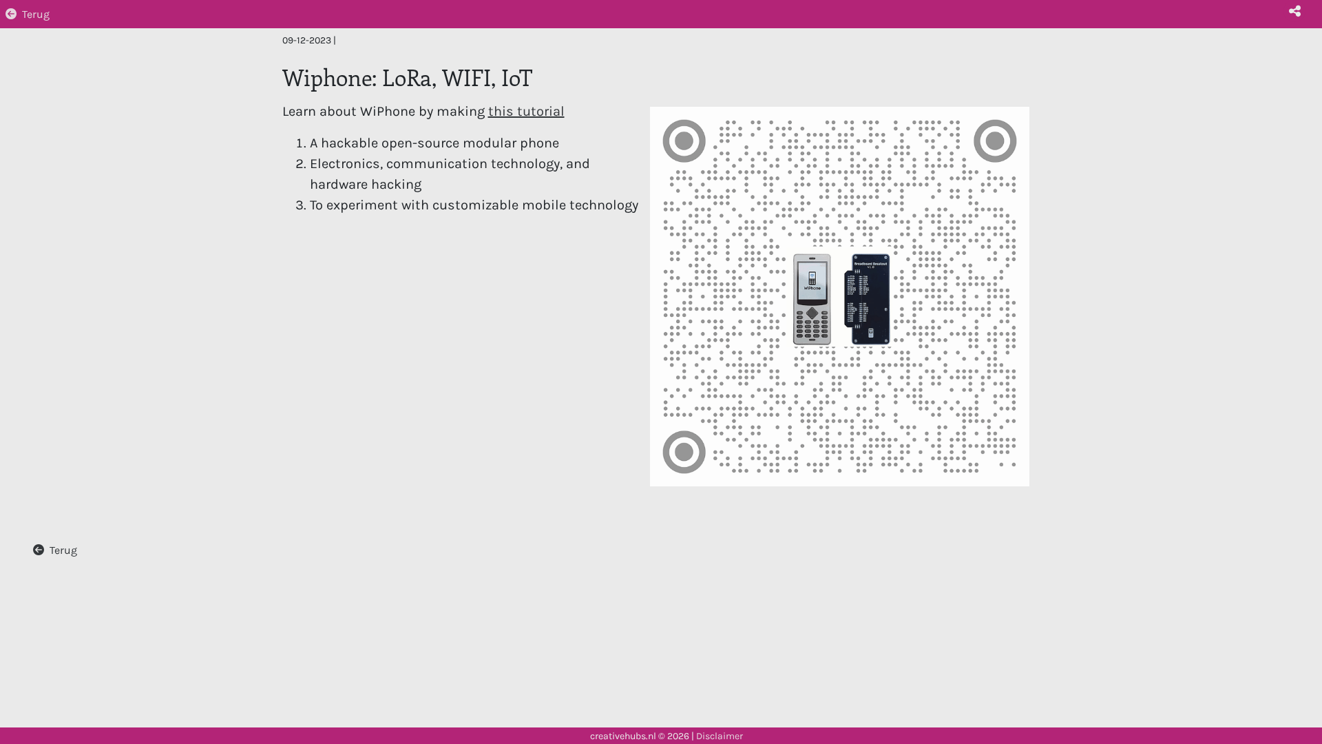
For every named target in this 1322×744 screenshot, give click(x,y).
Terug (36, 14)
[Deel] (1294, 11)
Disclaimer (719, 736)
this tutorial (526, 111)
